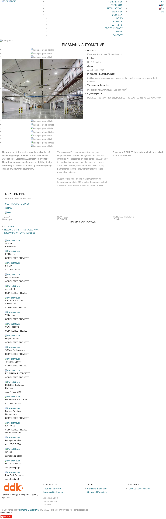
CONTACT (118, 35)
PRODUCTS (117, 4)
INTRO (119, 18)
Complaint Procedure (97, 491)
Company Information (97, 488)
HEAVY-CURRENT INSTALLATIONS (21, 229)
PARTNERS (117, 24)
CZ (162, 4)
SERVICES (117, 11)
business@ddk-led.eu (53, 491)
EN (162, 8)
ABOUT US (117, 21)
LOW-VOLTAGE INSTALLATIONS (19, 233)
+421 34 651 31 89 (52, 488)
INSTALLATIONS (115, 8)
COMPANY (117, 14)
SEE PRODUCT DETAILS (17, 203)
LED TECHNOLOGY (113, 28)
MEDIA (119, 31)
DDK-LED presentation (139, 488)
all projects (9, 226)
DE (162, 11)
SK (162, 1)
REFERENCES (115, 1)
